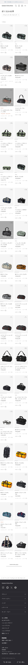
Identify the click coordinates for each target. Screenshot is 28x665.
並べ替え (22, 662)
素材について (5, 633)
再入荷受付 (22, 68)
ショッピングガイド (7, 623)
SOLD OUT (21, 64)
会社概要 (4, 643)
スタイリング (5, 628)
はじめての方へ (6, 620)
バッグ (7, 578)
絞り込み (8, 662)
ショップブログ (6, 630)
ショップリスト (6, 625)
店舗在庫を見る (22, 71)
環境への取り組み (6, 640)
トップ (2, 578)
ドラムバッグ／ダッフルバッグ (10, 14)
